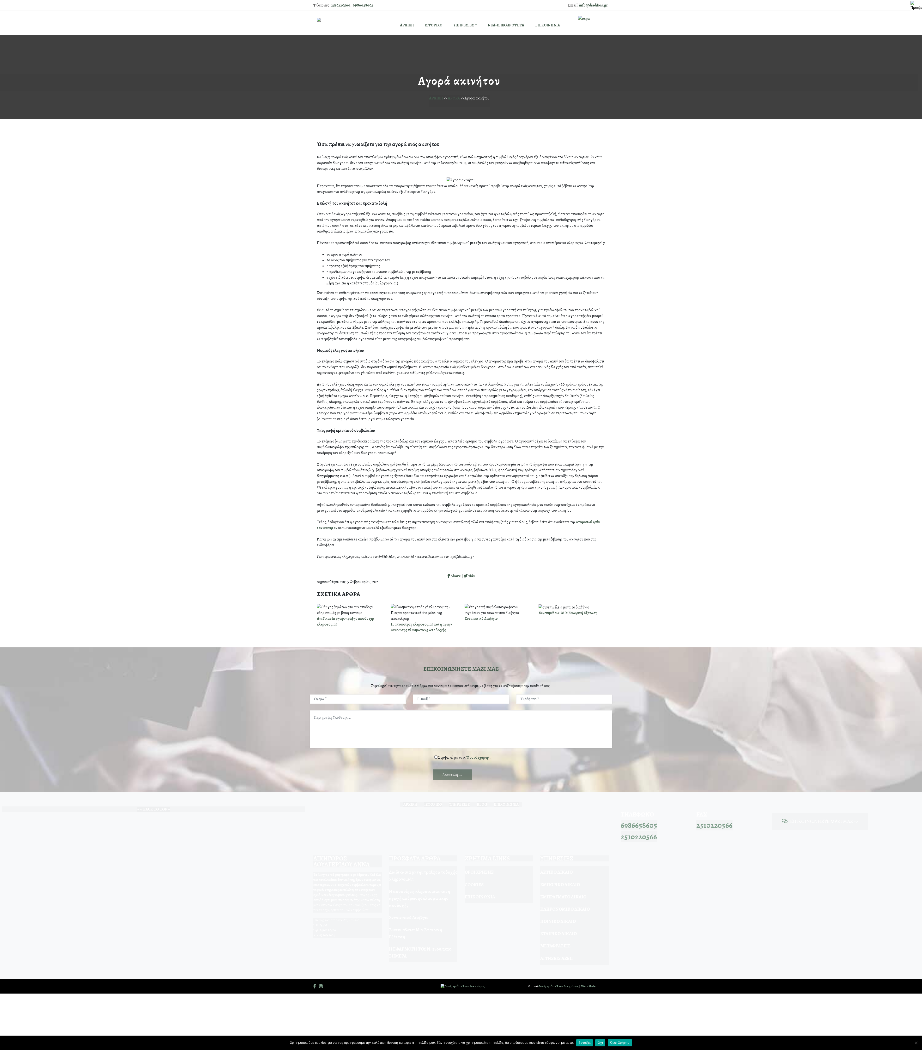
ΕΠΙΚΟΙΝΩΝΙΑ (547, 25)
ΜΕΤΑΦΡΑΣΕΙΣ (555, 946)
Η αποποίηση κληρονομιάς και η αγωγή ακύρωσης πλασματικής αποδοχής (419, 898)
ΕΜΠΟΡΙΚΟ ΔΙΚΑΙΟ (560, 884)
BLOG (482, 804)
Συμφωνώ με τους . (464, 757)
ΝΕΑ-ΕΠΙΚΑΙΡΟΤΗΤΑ (506, 25)
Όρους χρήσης (478, 757)
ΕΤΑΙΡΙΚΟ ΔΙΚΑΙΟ (558, 933)
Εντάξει (584, 1042)
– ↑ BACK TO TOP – (153, 809)
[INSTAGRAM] (321, 986)
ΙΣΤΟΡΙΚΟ (434, 25)
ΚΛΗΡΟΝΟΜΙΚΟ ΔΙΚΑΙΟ (565, 909)
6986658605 (639, 825)
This (471, 576)
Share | (457, 576)
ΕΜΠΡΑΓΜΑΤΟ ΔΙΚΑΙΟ (563, 897)
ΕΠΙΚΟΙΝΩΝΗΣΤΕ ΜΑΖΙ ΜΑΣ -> (824, 821)
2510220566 (639, 836)
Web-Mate (588, 986)
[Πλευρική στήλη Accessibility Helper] (916, 6)
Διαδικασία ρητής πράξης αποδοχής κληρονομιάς (423, 875)
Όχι (600, 1042)
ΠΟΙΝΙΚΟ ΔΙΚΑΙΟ (558, 921)
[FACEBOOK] (314, 986)
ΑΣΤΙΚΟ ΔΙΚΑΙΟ (556, 872)
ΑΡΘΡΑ (454, 98)
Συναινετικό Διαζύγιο (481, 618)
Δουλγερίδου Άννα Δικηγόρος (558, 986)
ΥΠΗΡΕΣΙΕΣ (463, 25)
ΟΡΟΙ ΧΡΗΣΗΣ (479, 872)
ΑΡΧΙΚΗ (407, 25)
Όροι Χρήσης (620, 1042)
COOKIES (474, 884)
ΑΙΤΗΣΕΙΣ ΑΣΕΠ (556, 958)
